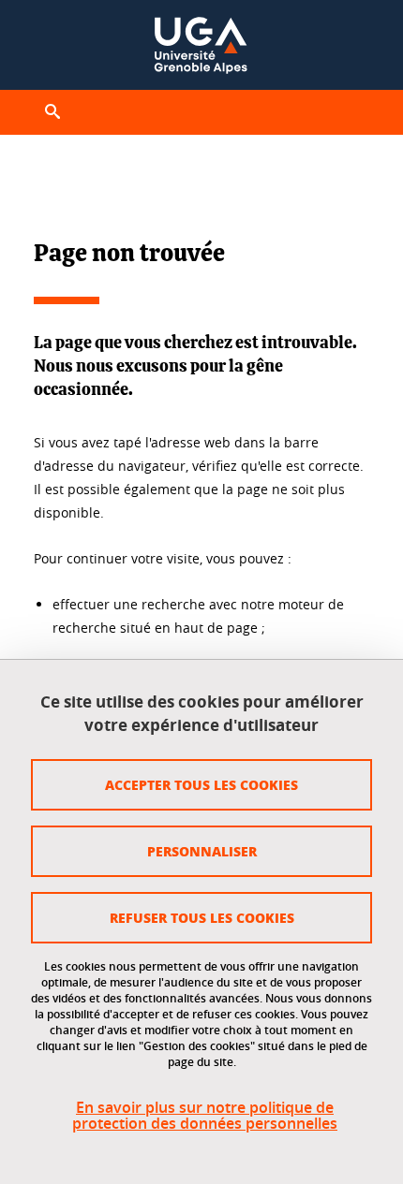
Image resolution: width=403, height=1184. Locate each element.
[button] (52, 112)
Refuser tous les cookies (202, 917)
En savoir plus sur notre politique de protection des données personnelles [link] (204, 1116)
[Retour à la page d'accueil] (201, 45)
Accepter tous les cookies (201, 784)
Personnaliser (202, 850)
